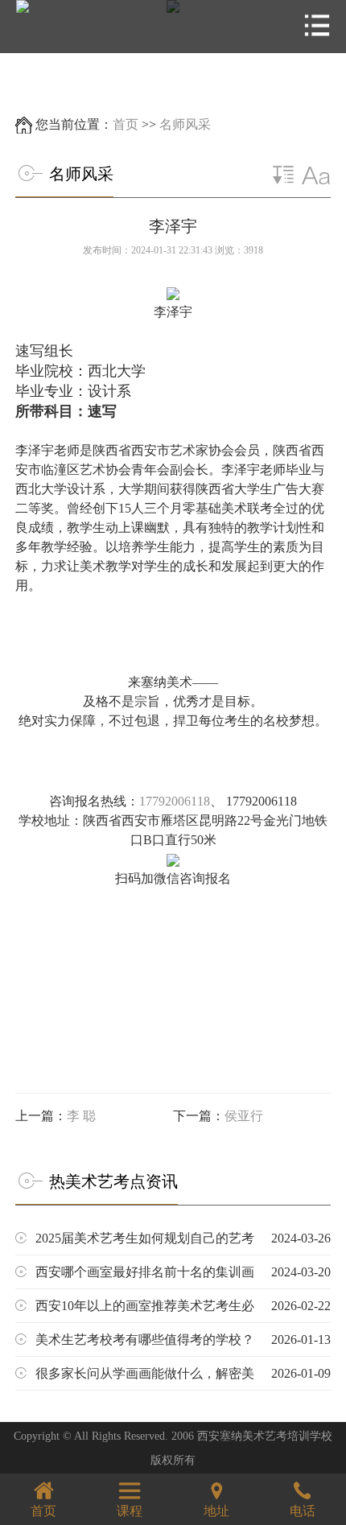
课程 (129, 1511)
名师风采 (185, 124)
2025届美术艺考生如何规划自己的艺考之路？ (183, 1243)
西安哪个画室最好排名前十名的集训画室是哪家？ (183, 1276)
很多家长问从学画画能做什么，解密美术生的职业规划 (183, 1378)
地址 (216, 1511)
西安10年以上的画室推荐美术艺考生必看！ (183, 1310)
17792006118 (174, 801)
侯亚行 (243, 1116)
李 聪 (81, 1116)
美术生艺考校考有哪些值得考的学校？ (183, 1339)
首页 (125, 124)
